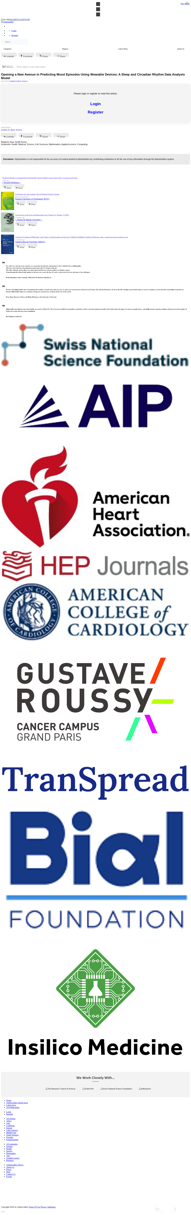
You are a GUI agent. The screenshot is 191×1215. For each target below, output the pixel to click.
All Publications (12, 1107)
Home (8, 1100)
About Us (10, 1167)
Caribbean (10, 1126)
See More (185, 3)
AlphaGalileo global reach (17, 1103)
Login (13, 31)
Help (8, 1172)
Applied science (12, 1158)
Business (10, 1160)
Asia (8, 1123)
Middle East (11, 1133)
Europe (9, 1128)
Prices (8, 1169)
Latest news (11, 1105)
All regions (10, 1119)
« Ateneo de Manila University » (28, 220)
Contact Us (10, 1174)
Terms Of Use (34, 1207)
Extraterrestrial (12, 1140)
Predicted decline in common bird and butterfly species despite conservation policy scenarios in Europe (40, 178)
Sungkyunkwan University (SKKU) (30, 242)
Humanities (11, 1153)
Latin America (12, 1130)
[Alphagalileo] (7, 22)
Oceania (9, 1137)
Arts (8, 1156)
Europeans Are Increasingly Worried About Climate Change (37, 194)
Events (9, 1176)
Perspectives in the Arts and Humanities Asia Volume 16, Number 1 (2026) (42, 215)
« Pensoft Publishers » (11, 182)
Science (9, 1146)
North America (12, 1135)
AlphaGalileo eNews (15, 1165)
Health (9, 1149)
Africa (8, 1121)
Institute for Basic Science (18, 81)
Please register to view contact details (31, 67)
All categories (12, 1144)
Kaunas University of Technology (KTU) (32, 199)
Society (9, 1151)
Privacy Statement (48, 1207)
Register (14, 35)
